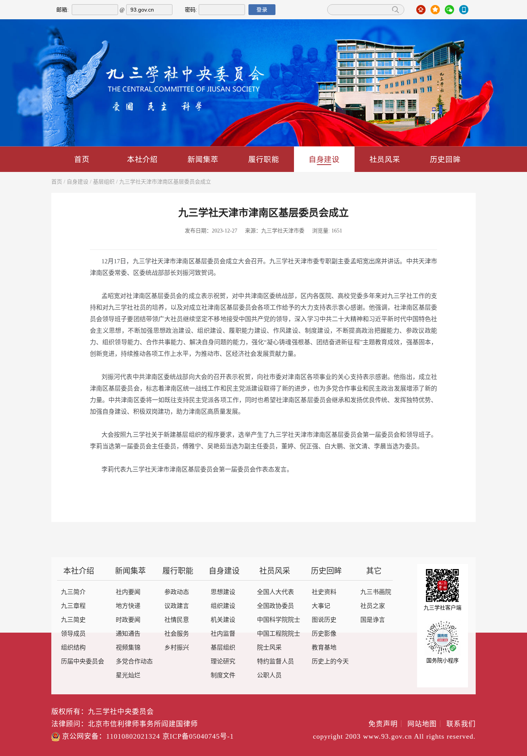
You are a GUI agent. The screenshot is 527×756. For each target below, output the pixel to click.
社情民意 (176, 620)
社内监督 (223, 634)
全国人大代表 (275, 592)
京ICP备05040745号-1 (198, 737)
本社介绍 (142, 159)
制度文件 (223, 675)
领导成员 (73, 634)
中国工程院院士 (278, 634)
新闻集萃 (202, 159)
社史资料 (324, 592)
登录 (262, 9)
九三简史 (73, 620)
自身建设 (324, 159)
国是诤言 (372, 620)
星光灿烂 (128, 675)
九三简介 (73, 592)
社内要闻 (128, 592)
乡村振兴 (176, 648)
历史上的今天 (330, 661)
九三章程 (73, 606)
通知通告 (128, 634)
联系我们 (461, 724)
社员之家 (372, 606)
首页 (82, 159)
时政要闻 (128, 620)
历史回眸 (445, 159)
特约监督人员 (275, 661)
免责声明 (386, 724)
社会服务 (176, 634)
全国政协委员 (275, 606)
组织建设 (223, 606)
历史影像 (324, 634)
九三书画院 (375, 592)
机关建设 (223, 620)
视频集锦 (128, 648)
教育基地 (324, 648)
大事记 (321, 606)
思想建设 (223, 592)
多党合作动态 (134, 661)
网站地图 (425, 724)
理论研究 (223, 661)
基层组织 (104, 182)
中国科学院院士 (278, 620)
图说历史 (324, 620)
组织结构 (73, 648)
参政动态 (176, 592)
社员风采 (384, 159)
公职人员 (269, 675)
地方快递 (128, 606)
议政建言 (176, 606)
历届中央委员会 (82, 661)
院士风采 (269, 648)
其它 (374, 571)
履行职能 (263, 159)
